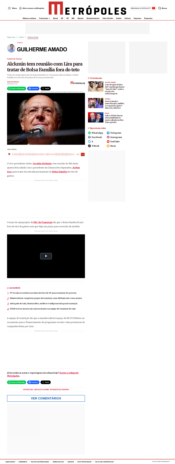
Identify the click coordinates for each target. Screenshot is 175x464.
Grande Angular (110, 82)
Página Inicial (11, 37)
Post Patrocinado (85, 462)
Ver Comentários (46, 398)
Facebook (97, 137)
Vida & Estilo (107, 18)
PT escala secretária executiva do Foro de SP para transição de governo (43, 293)
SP (67, 18)
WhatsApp (97, 133)
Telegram (115, 133)
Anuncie (71, 462)
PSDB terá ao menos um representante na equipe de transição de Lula (43, 309)
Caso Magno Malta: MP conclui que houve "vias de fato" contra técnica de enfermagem (115, 89)
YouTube (115, 141)
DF (62, 18)
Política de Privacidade (40, 462)
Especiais (148, 18)
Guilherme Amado (33, 37)
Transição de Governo (59, 389)
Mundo (81, 18)
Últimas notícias (29, 18)
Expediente (23, 462)
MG (73, 18)
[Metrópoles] (87, 8)
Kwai (113, 146)
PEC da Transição (42, 222)
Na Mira (107, 99)
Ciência (128, 18)
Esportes (137, 18)
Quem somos (10, 462)
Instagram (116, 137)
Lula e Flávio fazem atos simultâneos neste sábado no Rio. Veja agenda (114, 119)
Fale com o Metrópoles (104, 462)
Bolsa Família (59, 171)
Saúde (118, 18)
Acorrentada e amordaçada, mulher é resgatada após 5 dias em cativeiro (114, 104)
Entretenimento (93, 18)
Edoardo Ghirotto (13, 82)
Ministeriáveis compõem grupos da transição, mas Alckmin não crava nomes (46, 298)
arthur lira (28, 389)
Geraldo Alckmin (42, 163)
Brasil (55, 18)
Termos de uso (58, 462)
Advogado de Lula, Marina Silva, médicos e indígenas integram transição (44, 303)
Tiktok (95, 146)
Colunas (21, 37)
